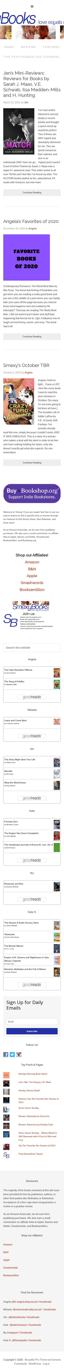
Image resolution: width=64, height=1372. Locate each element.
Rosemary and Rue (13, 883)
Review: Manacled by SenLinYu (33, 1116)
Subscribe (32, 1031)
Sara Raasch (11, 673)
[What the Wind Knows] (57, 789)
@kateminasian (18, 1325)
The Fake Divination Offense (18, 670)
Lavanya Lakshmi (12, 723)
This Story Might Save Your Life (19, 759)
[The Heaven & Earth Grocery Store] (57, 929)
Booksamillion (32, 589)
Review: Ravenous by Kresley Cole (35, 1124)
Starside (8, 771)
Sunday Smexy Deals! (29, 1090)
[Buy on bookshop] (32, 502)
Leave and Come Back (15, 720)
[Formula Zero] (57, 828)
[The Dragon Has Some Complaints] (57, 839)
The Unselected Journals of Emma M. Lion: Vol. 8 (28, 844)
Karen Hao (10, 964)
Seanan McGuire (12, 887)
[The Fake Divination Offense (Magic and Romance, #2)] (57, 676)
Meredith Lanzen (12, 824)
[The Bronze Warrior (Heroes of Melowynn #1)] (57, 952)
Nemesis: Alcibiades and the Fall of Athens (25, 969)
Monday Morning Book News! (32, 1074)
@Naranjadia (19, 1340)
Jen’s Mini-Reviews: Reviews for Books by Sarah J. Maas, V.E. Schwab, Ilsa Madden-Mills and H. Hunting (32, 84)
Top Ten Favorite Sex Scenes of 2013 (36, 1145)
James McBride (11, 925)
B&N (32, 569)
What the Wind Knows (15, 782)
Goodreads (45, 1301)
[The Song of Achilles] (57, 688)
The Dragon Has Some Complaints (21, 833)
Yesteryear (9, 934)
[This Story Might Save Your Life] (57, 766)
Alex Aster (9, 774)
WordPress (35, 1363)
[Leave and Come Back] (57, 724)
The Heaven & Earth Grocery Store (21, 923)
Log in (46, 1363)
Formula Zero (11, 821)
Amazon (32, 562)
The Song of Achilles (14, 681)
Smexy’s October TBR (26, 365)
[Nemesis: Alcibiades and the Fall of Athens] (57, 976)
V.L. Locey (10, 949)
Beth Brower (10, 848)
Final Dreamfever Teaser (30, 1154)
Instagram (12, 1332)
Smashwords (32, 582)
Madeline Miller (11, 684)
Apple (32, 576)
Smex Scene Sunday (28, 1108)
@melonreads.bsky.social (27, 1309)
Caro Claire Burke (12, 937)
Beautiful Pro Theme (36, 1359)
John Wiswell (11, 836)
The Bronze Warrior (13, 946)
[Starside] (57, 778)
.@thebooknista (16, 1317)
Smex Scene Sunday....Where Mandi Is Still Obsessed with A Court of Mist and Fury (37, 1136)
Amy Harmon (10, 785)
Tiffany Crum (10, 762)
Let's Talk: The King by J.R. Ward (34, 1082)
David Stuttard (11, 972)
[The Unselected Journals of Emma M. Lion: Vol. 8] (57, 851)
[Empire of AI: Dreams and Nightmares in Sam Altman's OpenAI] (57, 964)
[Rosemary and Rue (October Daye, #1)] (57, 891)
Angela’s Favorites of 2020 (31, 221)
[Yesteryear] (57, 941)
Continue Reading (32, 192)
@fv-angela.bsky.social (24, 1301)
